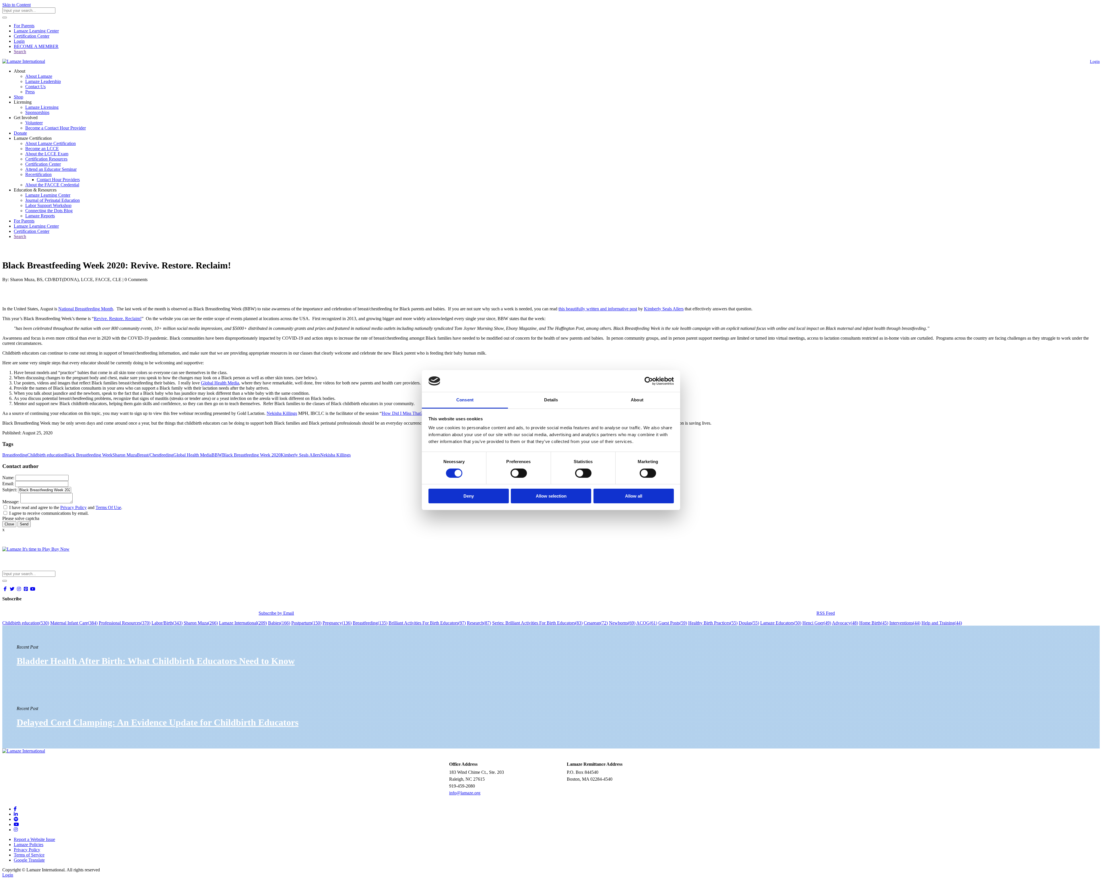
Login (19, 41)
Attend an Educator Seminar (51, 169)
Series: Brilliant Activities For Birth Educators (537, 622)
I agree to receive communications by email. (49, 513)
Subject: (9, 489)
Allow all (633, 496)
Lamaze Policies (28, 844)
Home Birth (873, 622)
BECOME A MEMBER (36, 46)
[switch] (519, 473)
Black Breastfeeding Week (88, 454)
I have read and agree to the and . (65, 507)
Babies (279, 622)
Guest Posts (672, 622)
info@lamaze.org (464, 792)
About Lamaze (38, 76)
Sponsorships (37, 112)
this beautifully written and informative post (597, 308)
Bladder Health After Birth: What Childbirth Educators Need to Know (156, 661)
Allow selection (551, 496)
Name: (8, 477)
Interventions (904, 622)
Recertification (38, 174)
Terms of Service (29, 854)
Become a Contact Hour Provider (55, 127)
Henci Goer (816, 622)
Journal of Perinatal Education (52, 200)
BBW (217, 454)
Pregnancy (337, 622)
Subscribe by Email (276, 613)
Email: (8, 483)
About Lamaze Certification (50, 143)
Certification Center (31, 36)
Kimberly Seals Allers (664, 308)
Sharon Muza (124, 454)
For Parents (24, 25)
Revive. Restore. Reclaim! (117, 318)
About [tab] (637, 399)
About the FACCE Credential (52, 184)
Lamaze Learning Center (36, 30)
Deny (468, 496)
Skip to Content (16, 4)
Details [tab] (551, 399)
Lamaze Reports (40, 215)
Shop (18, 96)
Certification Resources (46, 158)
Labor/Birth (167, 622)
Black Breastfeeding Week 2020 (251, 454)
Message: (10, 501)
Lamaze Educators (780, 622)
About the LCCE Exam (46, 153)
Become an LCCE (42, 148)
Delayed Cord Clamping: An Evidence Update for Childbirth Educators (157, 722)
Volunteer (34, 122)
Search (20, 51)
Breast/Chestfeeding (155, 454)
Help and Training (941, 622)
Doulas (749, 622)
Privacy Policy (73, 507)
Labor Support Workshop (48, 205)
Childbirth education (45, 454)
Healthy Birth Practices (713, 622)
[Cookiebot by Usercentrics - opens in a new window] (649, 381)
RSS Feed (825, 613)
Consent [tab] (465, 399)
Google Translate (29, 860)
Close (9, 524)
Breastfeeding (14, 454)
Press (30, 91)
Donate (20, 133)
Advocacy (845, 622)
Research (479, 622)
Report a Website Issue (34, 839)
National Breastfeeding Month (85, 308)
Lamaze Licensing (42, 107)
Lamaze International (243, 622)
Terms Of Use (108, 507)
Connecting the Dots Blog (49, 210)
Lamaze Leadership (43, 81)
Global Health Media (220, 382)
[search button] (4, 17)
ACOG (646, 622)
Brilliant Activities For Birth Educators (427, 622)
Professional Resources (124, 622)
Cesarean (596, 622)
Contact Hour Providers (58, 179)
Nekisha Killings (282, 413)
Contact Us (35, 86)
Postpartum (306, 622)
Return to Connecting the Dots (33, 251)
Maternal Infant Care (74, 622)
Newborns (622, 622)
